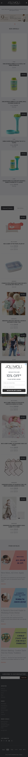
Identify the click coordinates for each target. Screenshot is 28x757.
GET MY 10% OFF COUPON (14, 390)
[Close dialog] (25, 364)
